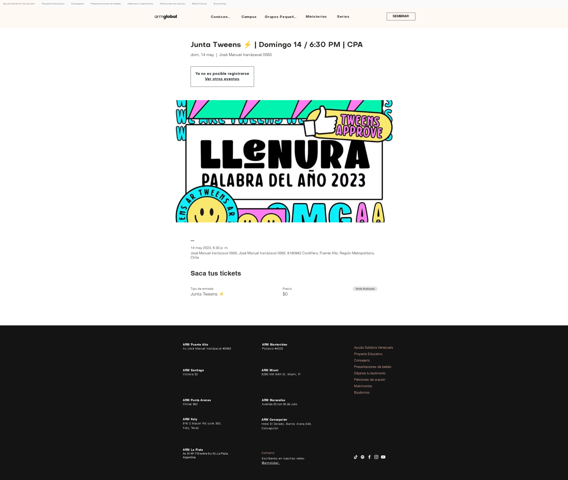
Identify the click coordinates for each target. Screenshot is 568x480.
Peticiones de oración (366, 379)
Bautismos (362, 392)
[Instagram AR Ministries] (376, 457)
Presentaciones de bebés (366, 367)
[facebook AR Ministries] (369, 457)
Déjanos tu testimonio (366, 373)
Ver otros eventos (222, 79)
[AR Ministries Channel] (383, 457)
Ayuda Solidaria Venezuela (366, 347)
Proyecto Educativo (366, 354)
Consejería (362, 360)
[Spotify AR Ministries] (362, 457)
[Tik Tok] (355, 457)
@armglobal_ (271, 462)
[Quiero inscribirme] (166, 17)
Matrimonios (363, 386)
